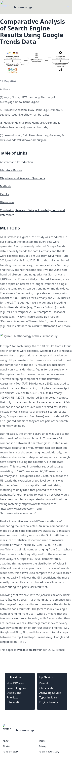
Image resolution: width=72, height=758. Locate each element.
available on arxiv (28, 650)
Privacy (43, 746)
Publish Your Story (49, 751)
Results (4, 194)
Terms (42, 740)
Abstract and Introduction (16, 162)
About (6, 740)
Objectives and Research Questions (22, 178)
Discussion (7, 202)
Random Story (10, 751)
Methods (5, 186)
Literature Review (11, 170)
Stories (6, 746)
